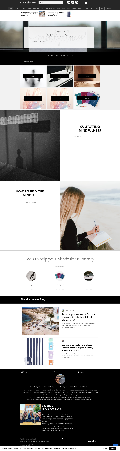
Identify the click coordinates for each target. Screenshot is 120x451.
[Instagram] (22, 372)
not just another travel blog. (35, 390)
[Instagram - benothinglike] (76, 2)
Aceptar (113, 448)
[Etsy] (72, 2)
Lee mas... (61, 430)
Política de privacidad (28, 439)
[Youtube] (68, 2)
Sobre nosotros (52, 407)
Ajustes (105, 448)
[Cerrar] (118, 448)
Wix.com (47, 441)
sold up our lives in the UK (61, 390)
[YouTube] (79, 372)
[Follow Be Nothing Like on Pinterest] (93, 441)
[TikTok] (95, 441)
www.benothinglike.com (25, 445)
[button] (86, 2)
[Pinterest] (52, 372)
